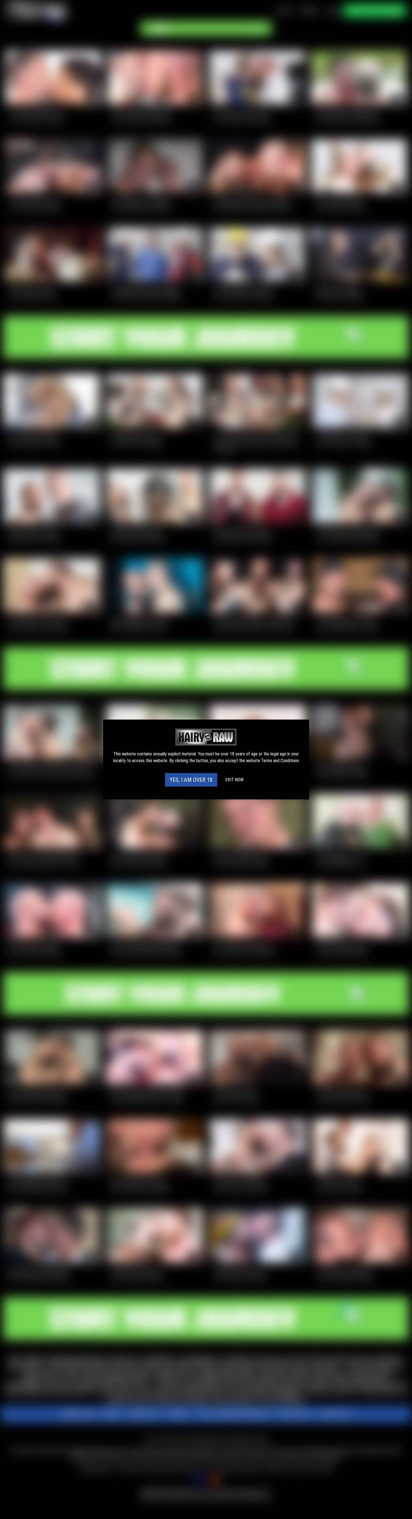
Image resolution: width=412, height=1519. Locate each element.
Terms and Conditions (280, 760)
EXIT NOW (234, 779)
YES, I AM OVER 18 (191, 779)
